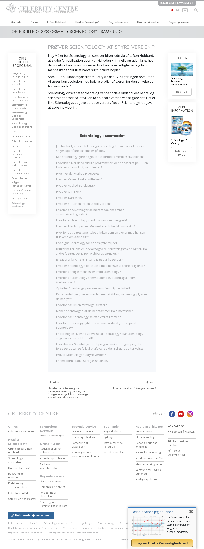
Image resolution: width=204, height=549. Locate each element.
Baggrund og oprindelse (15, 475)
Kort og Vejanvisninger (176, 452)
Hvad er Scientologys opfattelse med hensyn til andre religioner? (100, 266)
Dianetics (34, 523)
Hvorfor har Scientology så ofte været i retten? (88, 317)
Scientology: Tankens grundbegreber (179, 81)
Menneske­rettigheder (149, 464)
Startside (16, 22)
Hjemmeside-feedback (178, 443)
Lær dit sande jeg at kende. (152, 511)
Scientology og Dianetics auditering (22, 125)
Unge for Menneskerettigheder (25, 532)
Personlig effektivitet (52, 487)
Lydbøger (109, 437)
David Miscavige (106, 523)
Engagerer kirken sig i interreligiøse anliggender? (89, 259)
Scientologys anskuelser (18, 82)
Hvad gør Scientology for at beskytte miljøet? (87, 243)
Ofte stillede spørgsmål (22, 499)
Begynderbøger (113, 431)
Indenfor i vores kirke (21, 431)
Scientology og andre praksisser (20, 163)
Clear (14, 131)
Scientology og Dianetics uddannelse (19, 116)
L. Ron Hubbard (56, 22)
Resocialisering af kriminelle (146, 444)
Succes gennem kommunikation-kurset (53, 504)
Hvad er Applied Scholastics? (75, 185)
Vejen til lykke (144, 431)
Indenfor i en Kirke (21, 146)
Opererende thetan (21, 136)
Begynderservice (118, 22)
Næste (150, 382)
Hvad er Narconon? (69, 198)
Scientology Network (49, 429)
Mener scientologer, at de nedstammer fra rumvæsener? (95, 311)
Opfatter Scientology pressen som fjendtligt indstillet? (93, 288)
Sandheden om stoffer (149, 458)
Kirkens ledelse (19, 178)
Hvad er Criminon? (68, 191)
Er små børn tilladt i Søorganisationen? (82, 361)
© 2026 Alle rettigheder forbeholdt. (55, 539)
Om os (34, 22)
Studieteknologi (145, 437)
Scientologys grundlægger (19, 90)
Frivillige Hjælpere (146, 479)
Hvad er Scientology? (87, 22)
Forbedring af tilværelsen (48, 494)
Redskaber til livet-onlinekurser (51, 450)
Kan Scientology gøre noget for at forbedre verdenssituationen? (100, 157)
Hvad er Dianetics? (19, 468)
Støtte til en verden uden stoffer (115, 527)
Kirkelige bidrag (20, 198)
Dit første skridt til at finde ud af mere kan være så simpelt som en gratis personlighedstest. (178, 524)
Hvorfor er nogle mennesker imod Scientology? (88, 272)
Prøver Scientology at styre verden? (81, 355)
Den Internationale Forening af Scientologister (33, 527)
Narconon (88, 527)
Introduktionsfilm (114, 452)
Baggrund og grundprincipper (20, 74)
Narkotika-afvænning (148, 452)
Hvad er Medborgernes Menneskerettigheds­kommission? (96, 226)
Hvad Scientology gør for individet (21, 98)
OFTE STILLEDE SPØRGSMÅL (22, 62)
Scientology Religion (82, 523)
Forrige (54, 382)
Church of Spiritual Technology (22, 192)
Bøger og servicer (179, 22)
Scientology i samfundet (19, 204)
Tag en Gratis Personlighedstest (162, 543)
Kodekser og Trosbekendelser (18, 485)
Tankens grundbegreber (49, 466)
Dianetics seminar (50, 481)
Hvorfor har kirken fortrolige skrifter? (81, 305)
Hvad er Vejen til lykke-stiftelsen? (79, 179)
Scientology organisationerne (20, 171)
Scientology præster (22, 141)
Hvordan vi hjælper (148, 22)
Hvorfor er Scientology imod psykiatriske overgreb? (91, 220)
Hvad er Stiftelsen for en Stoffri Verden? (83, 204)
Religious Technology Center (21, 184)
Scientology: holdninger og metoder (19, 154)
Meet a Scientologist (52, 435)
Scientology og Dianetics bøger (20, 106)
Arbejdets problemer (52, 458)
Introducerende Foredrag (113, 444)
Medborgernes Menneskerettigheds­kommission (72, 532)
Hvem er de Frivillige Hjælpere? (77, 173)
